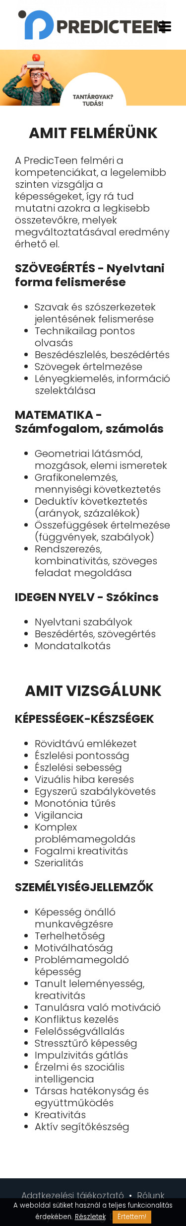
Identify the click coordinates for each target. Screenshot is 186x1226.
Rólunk (151, 1196)
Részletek (90, 1217)
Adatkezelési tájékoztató (73, 1196)
